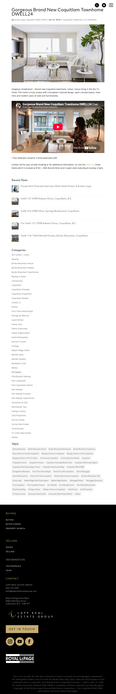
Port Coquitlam (19, 380)
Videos (15, 437)
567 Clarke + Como (20, 254)
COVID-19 (16, 302)
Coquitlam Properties (73, 19)
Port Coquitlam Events (36, 485)
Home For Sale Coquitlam (64, 471)
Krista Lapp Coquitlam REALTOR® (30, 19)
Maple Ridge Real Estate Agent (36, 480)
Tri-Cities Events (19, 494)
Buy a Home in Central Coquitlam (26, 453)
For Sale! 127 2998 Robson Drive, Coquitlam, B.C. (49, 223)
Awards (15, 259)
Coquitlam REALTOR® (75, 467)
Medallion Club (19, 363)
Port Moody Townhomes (23, 398)
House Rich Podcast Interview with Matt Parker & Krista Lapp (56, 186)
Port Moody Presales (21, 393)
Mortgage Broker (76, 480)
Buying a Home (19, 276)
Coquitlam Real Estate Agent (86, 462)
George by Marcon (20, 315)
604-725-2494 (12, 588)
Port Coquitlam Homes (22, 385)
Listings (15, 346)
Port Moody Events (66, 485)
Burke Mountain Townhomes (25, 272)
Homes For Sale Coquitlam (40, 476)
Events (15, 306)
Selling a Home (19, 411)
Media (15, 367)
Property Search (15, 528)
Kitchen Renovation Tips (90, 476)
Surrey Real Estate (20, 424)
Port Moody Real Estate (86, 485)
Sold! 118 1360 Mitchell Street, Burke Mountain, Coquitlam (54, 236)
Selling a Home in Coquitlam (54, 489)
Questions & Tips (20, 402)
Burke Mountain (19, 449)
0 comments (91, 19)
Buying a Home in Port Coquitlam (80, 453)
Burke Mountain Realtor (23, 267)
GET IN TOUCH (22, 629)
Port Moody (17, 389)
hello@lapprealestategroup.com (21, 591)
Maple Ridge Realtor (59, 480)
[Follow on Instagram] (10, 641)
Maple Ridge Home (21, 350)
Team (9, 571)
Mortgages (17, 372)
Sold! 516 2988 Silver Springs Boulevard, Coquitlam (50, 211)
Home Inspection (20, 328)
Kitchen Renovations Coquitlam (66, 476)
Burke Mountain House (22, 263)
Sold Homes (73, 489)
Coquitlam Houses (36, 462)
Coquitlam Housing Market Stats (59, 462)
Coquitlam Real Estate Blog (53, 467)
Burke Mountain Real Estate (60, 449)
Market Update (19, 359)
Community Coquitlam (49, 458)
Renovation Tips (19, 406)
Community (17, 280)
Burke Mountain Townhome (84, 449)
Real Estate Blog (19, 489)
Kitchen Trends (19, 341)
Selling (10, 552)
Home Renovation (20, 337)
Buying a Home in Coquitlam (53, 453)
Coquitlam (16, 285)
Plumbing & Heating (21, 376)
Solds (9, 547)
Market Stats (17, 354)
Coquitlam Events (19, 462)
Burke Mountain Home (37, 449)
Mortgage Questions (94, 480)
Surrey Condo (18, 419)
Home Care (17, 324)
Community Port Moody (70, 458)
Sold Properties (19, 415)
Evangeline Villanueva (21, 471)
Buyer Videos (13, 524)
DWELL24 (90, 164)
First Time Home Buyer (22, 311)
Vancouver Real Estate (37, 494)
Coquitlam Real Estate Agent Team (26, 467)
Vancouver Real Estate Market (60, 494)
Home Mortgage (83, 471)
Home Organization (21, 333)
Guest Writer (18, 320)
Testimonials (18, 428)
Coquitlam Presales (21, 289)
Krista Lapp (17, 480)
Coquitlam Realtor (20, 298)
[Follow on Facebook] (29, 641)
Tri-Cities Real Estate (21, 433)
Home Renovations (20, 476)
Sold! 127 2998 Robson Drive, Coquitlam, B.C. (46, 199)
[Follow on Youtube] (19, 641)
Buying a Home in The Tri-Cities (25, 458)
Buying (10, 520)
